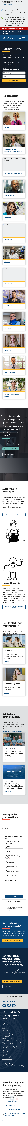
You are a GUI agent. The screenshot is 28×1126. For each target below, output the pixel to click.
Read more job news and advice (12, 731)
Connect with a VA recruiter (12, 940)
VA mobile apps (7, 1033)
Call (12, 1101)
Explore (6, 661)
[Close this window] (25, 460)
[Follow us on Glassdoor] (23, 1005)
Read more (7, 759)
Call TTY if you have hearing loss (15, 1114)
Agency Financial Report (9, 1047)
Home (4, 43)
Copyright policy (7, 1059)
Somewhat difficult (13, 871)
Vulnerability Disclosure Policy (11, 1057)
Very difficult (12, 876)
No (9, 851)
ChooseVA (5, 1025)
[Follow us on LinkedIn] (14, 1005)
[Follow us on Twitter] (4, 1005)
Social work (7, 217)
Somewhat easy (13, 866)
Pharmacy (7, 262)
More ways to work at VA (14, 515)
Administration (8, 306)
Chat (13, 1109)
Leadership (7, 350)
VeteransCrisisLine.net (8, 1121)
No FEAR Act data (7, 1037)
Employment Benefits (10, 449)
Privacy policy (6, 1049)
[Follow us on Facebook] (9, 1005)
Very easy (11, 862)
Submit (14, 896)
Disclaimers (5, 1053)
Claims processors (10, 372)
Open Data (5, 1055)
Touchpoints (9, 910)
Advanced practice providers (13, 173)
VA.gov (4, 31)
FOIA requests (6, 1051)
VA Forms (5, 1027)
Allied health (8, 239)
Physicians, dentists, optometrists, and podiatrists (13, 150)
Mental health (8, 284)
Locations (18, 31)
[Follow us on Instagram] (18, 1005)
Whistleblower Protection (9, 1039)
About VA (5, 1031)
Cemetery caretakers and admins (11, 395)
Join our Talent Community (12, 981)
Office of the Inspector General (11, 1041)
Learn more (7, 987)
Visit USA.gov (21, 1066)
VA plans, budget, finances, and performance (11, 1044)
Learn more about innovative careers (14, 607)
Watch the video (9, 454)
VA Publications (7, 1029)
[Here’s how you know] (14, 3)
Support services (9, 195)
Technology (8, 328)
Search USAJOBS (14, 80)
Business (5, 33)
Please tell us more (10, 880)
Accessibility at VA (7, 1035)
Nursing (6, 127)
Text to (10, 1105)
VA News (11, 31)
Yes (9, 846)
